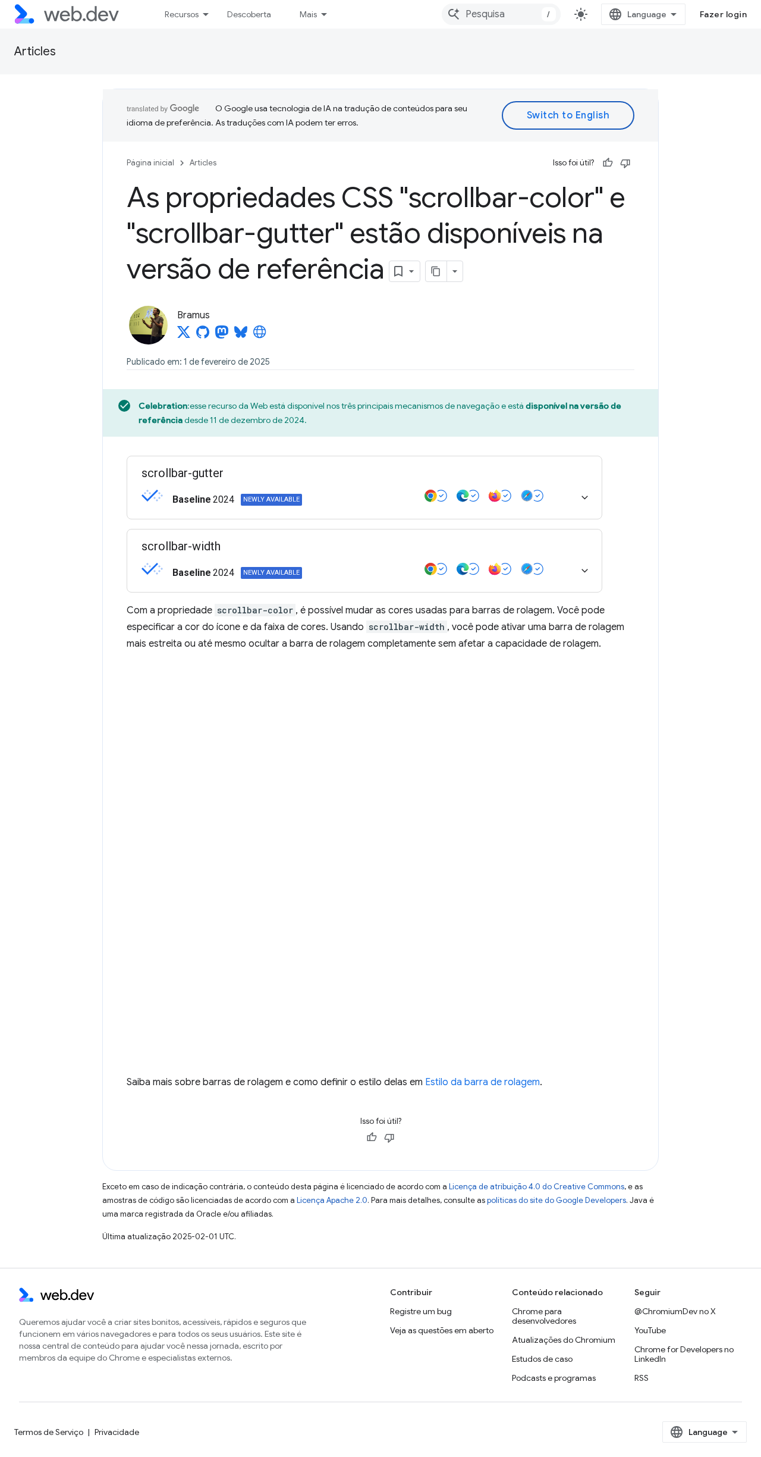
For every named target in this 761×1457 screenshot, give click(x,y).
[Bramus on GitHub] (202, 335)
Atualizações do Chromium (563, 1339)
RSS (641, 1378)
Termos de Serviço (48, 1432)
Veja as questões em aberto (441, 1330)
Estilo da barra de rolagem (482, 1082)
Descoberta (249, 14)
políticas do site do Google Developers (556, 1200)
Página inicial (150, 163)
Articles (35, 51)
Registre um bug (421, 1311)
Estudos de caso (542, 1358)
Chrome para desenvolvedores (544, 1316)
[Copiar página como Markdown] (436, 271)
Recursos (182, 14)
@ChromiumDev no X (675, 1311)
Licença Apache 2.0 (332, 1200)
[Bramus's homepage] (259, 335)
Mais (308, 14)
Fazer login (723, 14)
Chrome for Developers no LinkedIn (684, 1354)
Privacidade (117, 1432)
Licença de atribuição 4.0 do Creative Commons (536, 1187)
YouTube (650, 1330)
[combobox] (501, 14)
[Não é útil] (625, 163)
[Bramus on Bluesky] (242, 335)
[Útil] (608, 163)
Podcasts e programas (554, 1378)
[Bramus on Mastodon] (221, 335)
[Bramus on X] (183, 335)
